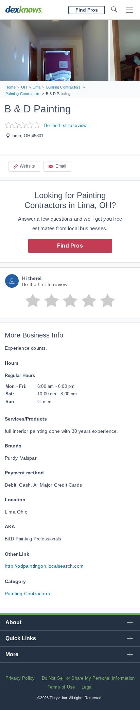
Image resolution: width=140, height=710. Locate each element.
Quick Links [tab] (20, 638)
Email (60, 166)
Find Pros (70, 246)
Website (27, 166)
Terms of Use (61, 687)
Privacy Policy (20, 678)
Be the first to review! (66, 125)
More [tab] (11, 654)
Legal (87, 687)
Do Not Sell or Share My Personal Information (88, 678)
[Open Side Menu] (129, 10)
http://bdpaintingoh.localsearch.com (44, 566)
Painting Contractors (27, 593)
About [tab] (13, 622)
